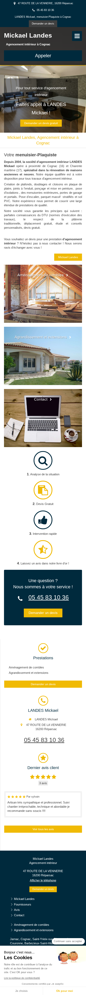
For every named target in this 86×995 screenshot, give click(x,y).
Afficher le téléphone (43, 880)
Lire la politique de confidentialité (22, 978)
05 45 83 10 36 (48, 597)
